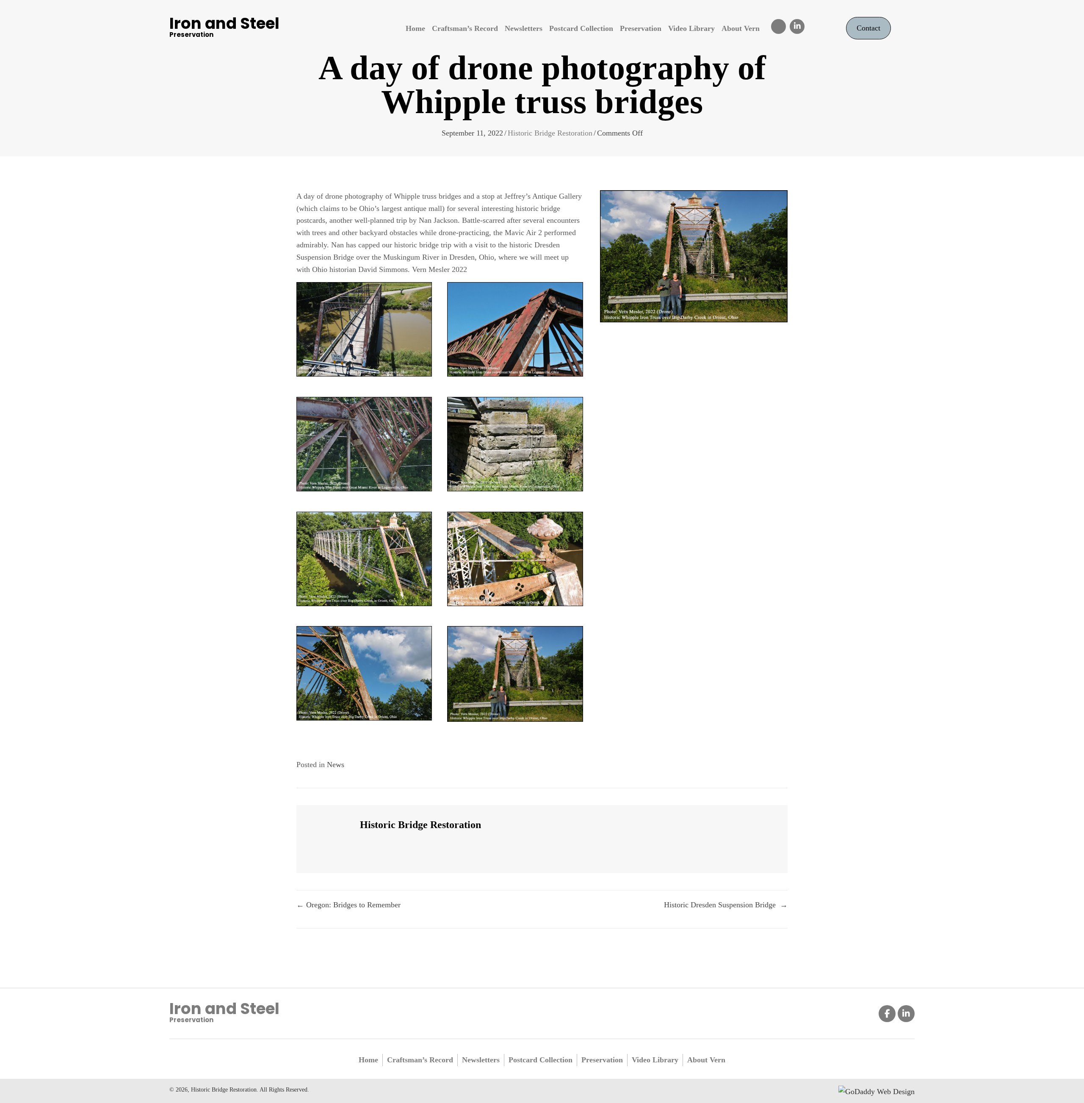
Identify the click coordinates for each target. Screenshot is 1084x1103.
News (335, 764)
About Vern (706, 1060)
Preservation (602, 1060)
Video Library (655, 1060)
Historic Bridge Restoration (550, 133)
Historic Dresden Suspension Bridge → (726, 905)
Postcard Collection (540, 1060)
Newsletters (481, 1060)
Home (368, 1060)
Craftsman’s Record (420, 1060)
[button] (778, 26)
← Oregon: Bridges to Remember (348, 905)
